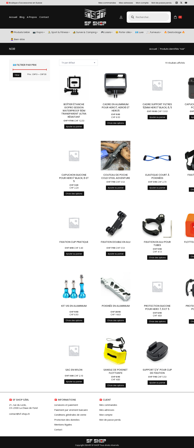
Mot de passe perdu (110, 419)
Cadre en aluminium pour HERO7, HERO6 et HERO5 (116, 107)
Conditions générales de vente (70, 414)
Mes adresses (106, 409)
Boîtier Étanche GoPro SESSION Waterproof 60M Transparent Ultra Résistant (73, 111)
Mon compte (105, 414)
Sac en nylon (73, 370)
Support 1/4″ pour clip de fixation (157, 371)
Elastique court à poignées (157, 176)
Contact (58, 429)
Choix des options (115, 123)
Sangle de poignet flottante (116, 371)
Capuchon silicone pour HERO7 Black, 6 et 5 (74, 178)
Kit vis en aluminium (74, 306)
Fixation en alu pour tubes (157, 243)
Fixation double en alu (115, 242)
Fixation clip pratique (73, 242)
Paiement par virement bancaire (71, 409)
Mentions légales (63, 424)
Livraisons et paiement (66, 404)
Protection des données (67, 419)
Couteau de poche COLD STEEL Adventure (115, 176)
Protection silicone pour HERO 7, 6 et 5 (157, 307)
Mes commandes (108, 404)
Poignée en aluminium (116, 306)
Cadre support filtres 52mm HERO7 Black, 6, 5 (157, 106)
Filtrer (17, 75)
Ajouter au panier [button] (74, 126)
